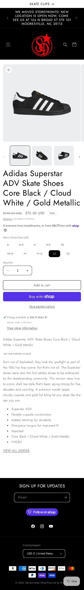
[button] (8, 44)
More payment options (42, 306)
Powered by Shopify (58, 582)
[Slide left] (4, 156)
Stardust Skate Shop (35, 582)
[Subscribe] (65, 497)
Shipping (7, 218)
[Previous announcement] (7, 17)
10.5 (12, 254)
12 (54, 254)
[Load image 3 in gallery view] (64, 156)
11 (27, 254)
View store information (22, 328)
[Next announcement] (76, 17)
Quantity (8, 262)
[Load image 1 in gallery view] (20, 156)
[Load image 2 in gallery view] (42, 156)
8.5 (23, 245)
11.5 (41, 254)
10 (64, 245)
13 (68, 254)
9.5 (50, 245)
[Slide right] (79, 156)
